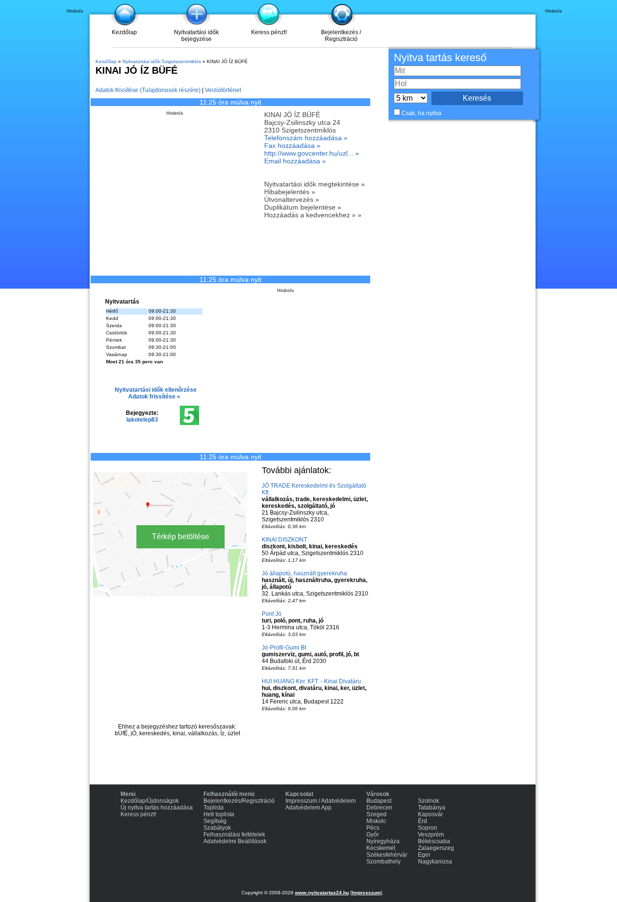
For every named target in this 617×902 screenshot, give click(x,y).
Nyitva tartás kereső (440, 58)
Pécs (372, 827)
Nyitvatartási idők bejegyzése (196, 35)
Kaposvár (430, 814)
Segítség (215, 821)
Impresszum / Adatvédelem (320, 800)
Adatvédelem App (308, 807)
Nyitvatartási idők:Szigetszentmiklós (161, 61)
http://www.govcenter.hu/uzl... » (311, 153)
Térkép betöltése (180, 536)
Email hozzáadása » (295, 161)
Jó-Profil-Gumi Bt (284, 647)
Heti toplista (218, 814)
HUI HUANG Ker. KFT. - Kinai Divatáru (311, 681)
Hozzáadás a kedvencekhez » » (313, 215)
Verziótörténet (223, 90)
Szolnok (428, 800)
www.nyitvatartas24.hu (322, 892)
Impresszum (366, 892)
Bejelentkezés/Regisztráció (239, 800)
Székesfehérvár (386, 854)
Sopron (427, 827)
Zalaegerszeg (436, 848)
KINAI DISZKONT (284, 539)
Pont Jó (272, 613)
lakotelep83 (142, 419)
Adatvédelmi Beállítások (235, 841)
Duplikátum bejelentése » (302, 207)
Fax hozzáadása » (292, 145)
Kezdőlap (124, 32)
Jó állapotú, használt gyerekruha (304, 573)
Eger (424, 854)
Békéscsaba (434, 841)
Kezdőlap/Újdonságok (150, 800)
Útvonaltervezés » (291, 199)
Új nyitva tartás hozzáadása (157, 807)
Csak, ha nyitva (422, 113)
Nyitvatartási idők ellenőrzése (156, 389)
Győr (372, 834)
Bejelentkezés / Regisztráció (341, 35)
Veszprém (431, 834)
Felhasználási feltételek (234, 834)
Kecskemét (380, 848)
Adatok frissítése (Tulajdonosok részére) (148, 90)
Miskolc (376, 821)
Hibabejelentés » (289, 192)
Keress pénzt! (269, 32)
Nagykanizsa (435, 861)
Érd (422, 821)
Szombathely (383, 861)
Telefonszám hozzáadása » (306, 138)
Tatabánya (431, 807)
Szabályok (217, 827)
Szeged (376, 814)
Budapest (378, 800)
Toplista (213, 807)
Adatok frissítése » (154, 396)
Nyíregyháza (383, 841)
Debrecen (379, 807)
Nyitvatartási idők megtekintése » (314, 184)
